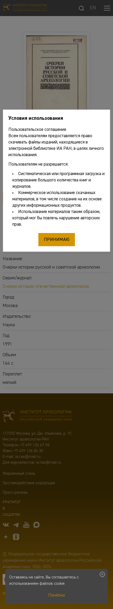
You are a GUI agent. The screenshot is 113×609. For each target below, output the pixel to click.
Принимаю (56, 239)
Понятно (56, 595)
